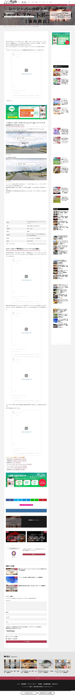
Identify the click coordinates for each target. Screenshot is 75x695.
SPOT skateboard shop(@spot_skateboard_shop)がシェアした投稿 (26, 95)
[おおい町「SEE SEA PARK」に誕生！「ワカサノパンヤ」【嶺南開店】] (55, 247)
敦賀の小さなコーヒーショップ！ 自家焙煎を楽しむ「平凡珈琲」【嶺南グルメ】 (63, 252)
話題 (36, 2)
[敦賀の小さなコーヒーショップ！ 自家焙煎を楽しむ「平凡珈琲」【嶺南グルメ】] (55, 252)
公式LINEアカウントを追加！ (46, 692)
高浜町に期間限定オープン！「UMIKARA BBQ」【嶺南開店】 (62, 261)
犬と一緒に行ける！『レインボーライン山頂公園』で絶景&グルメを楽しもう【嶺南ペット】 (64, 102)
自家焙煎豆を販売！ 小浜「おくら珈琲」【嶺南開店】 (62, 295)
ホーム (19, 2)
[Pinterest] (43, 500)
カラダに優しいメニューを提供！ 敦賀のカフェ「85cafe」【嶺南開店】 (63, 271)
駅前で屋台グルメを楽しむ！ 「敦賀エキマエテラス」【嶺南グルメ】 (62, 291)
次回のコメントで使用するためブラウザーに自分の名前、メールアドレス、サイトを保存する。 (24, 626)
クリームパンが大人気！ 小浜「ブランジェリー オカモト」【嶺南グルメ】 (63, 242)
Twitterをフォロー (29, 692)
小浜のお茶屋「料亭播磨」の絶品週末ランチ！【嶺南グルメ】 (63, 325)
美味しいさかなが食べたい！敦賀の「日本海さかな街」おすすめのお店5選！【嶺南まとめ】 (64, 72)
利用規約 (40, 683)
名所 (51, 2)
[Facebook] (10, 500)
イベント (40, 2)
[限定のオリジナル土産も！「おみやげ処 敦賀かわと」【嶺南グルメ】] (55, 311)
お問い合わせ (55, 683)
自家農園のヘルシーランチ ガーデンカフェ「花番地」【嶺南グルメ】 (63, 315)
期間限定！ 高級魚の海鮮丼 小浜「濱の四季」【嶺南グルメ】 (63, 276)
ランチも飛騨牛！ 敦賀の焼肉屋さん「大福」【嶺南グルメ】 (63, 217)
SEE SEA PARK (21, 16)
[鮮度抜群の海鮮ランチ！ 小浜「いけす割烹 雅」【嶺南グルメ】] (55, 267)
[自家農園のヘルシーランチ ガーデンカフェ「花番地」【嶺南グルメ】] (55, 316)
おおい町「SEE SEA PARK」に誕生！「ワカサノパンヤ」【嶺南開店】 (63, 247)
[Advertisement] (26, 36)
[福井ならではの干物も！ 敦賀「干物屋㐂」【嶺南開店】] (55, 213)
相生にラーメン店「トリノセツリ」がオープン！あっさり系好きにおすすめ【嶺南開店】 (32, 569)
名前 (7, 612)
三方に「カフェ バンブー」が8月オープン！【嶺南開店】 (64, 111)
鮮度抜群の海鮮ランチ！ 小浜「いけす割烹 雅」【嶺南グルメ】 (63, 266)
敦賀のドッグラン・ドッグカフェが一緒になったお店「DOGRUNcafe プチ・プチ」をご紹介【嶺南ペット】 (64, 161)
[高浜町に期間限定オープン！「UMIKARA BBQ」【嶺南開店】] (55, 262)
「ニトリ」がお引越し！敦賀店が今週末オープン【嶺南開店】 (30, 577)
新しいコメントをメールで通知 (11, 636)
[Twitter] (18, 500)
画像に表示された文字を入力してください (13, 628)
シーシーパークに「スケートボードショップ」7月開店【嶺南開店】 (28, 26)
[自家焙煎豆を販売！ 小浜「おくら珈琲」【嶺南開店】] (55, 296)
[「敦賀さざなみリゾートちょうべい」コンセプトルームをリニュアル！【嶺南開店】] (55, 286)
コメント (8, 600)
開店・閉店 (24, 2)
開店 (13, 16)
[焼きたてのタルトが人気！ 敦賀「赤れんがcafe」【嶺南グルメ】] (55, 301)
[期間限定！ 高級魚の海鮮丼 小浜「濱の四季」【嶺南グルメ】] (55, 277)
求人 (44, 2)
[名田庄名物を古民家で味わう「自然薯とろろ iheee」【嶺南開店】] (55, 237)
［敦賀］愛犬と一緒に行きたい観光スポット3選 (64, 199)
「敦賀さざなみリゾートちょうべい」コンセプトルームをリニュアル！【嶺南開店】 (63, 286)
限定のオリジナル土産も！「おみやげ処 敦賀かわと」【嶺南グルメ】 (63, 310)
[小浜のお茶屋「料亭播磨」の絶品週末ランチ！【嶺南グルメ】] (55, 326)
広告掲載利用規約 (47, 683)
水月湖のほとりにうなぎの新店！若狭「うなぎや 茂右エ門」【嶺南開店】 (64, 170)
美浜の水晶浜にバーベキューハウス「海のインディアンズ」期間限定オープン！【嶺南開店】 (64, 190)
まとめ (33, 2)
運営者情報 (23, 683)
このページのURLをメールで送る (26, 504)
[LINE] (35, 500)
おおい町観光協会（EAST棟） (19, 469)
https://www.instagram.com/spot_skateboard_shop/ (36, 243)
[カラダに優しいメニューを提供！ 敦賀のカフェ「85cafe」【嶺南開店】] (55, 272)
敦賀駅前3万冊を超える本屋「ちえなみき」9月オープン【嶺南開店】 (32, 585)
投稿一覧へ (33, 554)
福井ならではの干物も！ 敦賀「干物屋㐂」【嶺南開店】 (63, 212)
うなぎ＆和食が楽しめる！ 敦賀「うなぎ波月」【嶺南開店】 (63, 222)
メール (7, 617)
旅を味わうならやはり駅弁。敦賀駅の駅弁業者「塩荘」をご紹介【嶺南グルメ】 (64, 81)
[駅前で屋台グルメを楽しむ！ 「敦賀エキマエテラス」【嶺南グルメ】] (55, 291)
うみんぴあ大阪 (26, 16)
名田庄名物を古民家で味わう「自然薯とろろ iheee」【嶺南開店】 (63, 237)
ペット (47, 2)
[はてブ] (26, 500)
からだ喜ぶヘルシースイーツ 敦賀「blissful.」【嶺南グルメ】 (63, 227)
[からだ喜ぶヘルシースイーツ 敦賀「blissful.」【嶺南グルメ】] (55, 228)
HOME (6, 26)
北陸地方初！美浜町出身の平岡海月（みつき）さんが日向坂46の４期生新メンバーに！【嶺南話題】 (64, 131)
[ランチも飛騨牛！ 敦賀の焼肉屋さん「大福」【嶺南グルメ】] (55, 218)
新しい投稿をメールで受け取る (11, 638)
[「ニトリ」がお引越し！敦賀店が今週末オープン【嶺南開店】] (55, 321)
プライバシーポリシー (32, 683)
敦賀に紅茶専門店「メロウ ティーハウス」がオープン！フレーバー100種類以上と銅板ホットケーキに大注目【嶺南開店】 (64, 140)
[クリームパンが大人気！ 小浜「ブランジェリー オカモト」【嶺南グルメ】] (55, 242)
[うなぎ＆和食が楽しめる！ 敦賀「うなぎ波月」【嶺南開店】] (55, 223)
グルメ (29, 2)
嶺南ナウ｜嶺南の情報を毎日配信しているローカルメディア (41, 686)
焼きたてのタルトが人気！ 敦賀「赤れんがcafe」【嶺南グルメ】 (63, 300)
